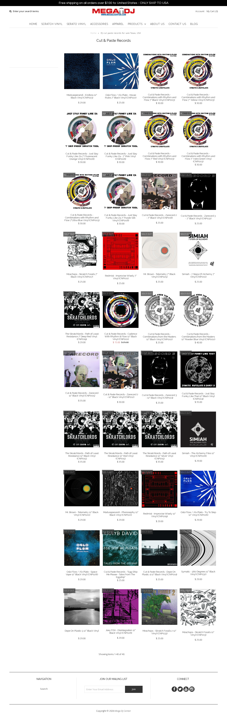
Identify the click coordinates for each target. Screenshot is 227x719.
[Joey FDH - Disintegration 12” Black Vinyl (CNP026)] (121, 627)
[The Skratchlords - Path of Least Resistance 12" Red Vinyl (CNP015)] (121, 450)
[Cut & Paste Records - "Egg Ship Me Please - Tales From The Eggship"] (121, 568)
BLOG (194, 24)
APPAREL (118, 24)
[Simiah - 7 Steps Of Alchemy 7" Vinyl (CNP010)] (198, 271)
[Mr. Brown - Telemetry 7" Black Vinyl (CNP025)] (159, 270)
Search (44, 688)
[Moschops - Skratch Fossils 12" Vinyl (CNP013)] (198, 629)
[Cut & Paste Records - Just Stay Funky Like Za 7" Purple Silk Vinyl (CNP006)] (121, 212)
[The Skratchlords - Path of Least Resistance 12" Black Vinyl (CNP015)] (82, 450)
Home (93, 33)
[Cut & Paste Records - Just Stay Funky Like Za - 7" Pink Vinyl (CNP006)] (121, 150)
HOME (33, 24)
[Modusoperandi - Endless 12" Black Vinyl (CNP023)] (82, 91)
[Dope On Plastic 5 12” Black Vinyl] (82, 627)
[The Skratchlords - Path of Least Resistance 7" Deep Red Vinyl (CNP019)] (82, 330)
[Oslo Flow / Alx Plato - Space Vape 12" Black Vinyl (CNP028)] (82, 568)
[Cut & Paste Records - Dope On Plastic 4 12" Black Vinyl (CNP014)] (159, 568)
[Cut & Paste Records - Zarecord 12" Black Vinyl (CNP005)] (82, 389)
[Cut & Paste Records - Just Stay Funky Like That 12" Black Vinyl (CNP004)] (198, 390)
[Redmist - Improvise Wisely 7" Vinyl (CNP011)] (121, 272)
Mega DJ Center (123, 710)
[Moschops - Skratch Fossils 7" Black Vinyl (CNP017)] (82, 271)
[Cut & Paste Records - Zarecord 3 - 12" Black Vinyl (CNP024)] (159, 391)
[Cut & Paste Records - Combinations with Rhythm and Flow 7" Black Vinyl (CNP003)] (159, 91)
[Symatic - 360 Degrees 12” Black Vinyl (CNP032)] (198, 568)
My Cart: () (212, 11)
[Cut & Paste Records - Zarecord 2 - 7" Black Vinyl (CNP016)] (159, 212)
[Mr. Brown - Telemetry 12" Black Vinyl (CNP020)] (82, 509)
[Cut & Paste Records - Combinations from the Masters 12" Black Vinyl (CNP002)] (159, 330)
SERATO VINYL (76, 24)
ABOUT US (157, 24)
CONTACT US (177, 24)
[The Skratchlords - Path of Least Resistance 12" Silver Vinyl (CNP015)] (159, 450)
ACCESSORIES (99, 24)
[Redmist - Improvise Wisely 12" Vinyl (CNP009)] (159, 510)
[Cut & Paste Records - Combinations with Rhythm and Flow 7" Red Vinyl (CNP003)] (159, 150)
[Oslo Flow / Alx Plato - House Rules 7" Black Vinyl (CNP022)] (121, 91)
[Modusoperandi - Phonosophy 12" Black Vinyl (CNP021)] (121, 509)
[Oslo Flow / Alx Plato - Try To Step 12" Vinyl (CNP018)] (198, 509)
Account (199, 11)
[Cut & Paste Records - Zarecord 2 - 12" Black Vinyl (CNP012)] (121, 391)
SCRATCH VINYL (52, 24)
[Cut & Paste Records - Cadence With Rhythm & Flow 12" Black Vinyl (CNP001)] (121, 330)
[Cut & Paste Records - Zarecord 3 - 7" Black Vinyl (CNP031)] (198, 212)
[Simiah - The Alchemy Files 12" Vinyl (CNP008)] (198, 450)
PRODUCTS (135, 24)
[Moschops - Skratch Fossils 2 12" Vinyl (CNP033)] (159, 627)
